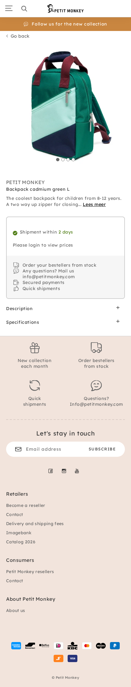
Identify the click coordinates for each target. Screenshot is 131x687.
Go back (20, 36)
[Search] (24, 8)
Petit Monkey (25, 182)
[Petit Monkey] (65, 8)
